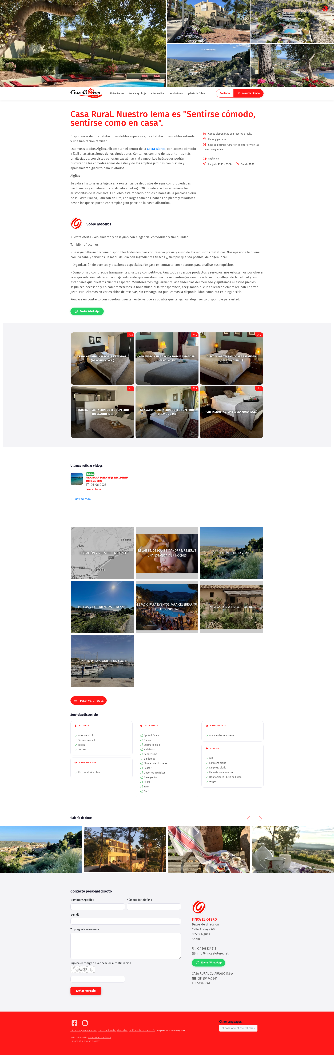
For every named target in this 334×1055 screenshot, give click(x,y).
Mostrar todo (82, 499)
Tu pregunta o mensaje (84, 929)
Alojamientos (117, 93)
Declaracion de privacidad (113, 1030)
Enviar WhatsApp (90, 311)
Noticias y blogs (137, 93)
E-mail (74, 914)
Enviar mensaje (86, 990)
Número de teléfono (139, 899)
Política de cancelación (142, 1030)
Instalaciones (176, 93)
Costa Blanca (156, 149)
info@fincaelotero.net (213, 953)
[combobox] (238, 1028)
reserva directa (251, 93)
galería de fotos (196, 93)
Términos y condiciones (83, 1030)
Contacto (225, 93)
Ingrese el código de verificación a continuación (100, 963)
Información (157, 93)
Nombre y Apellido (82, 899)
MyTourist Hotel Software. (99, 1037)
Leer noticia (93, 489)
